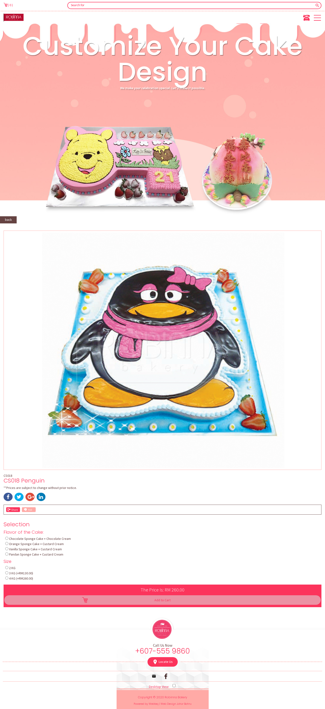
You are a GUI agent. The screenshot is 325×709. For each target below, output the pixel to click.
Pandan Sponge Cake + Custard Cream (36, 554)
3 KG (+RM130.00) (21, 573)
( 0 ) (10, 5)
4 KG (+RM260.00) (21, 578)
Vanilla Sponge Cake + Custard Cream (35, 549)
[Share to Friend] (13, 509)
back (8, 219)
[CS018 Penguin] (162, 467)
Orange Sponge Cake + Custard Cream (36, 544)
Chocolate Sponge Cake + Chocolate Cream (40, 539)
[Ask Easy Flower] (29, 509)
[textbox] (191, 5)
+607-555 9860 (162, 651)
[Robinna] (14, 17)
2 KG (12, 568)
